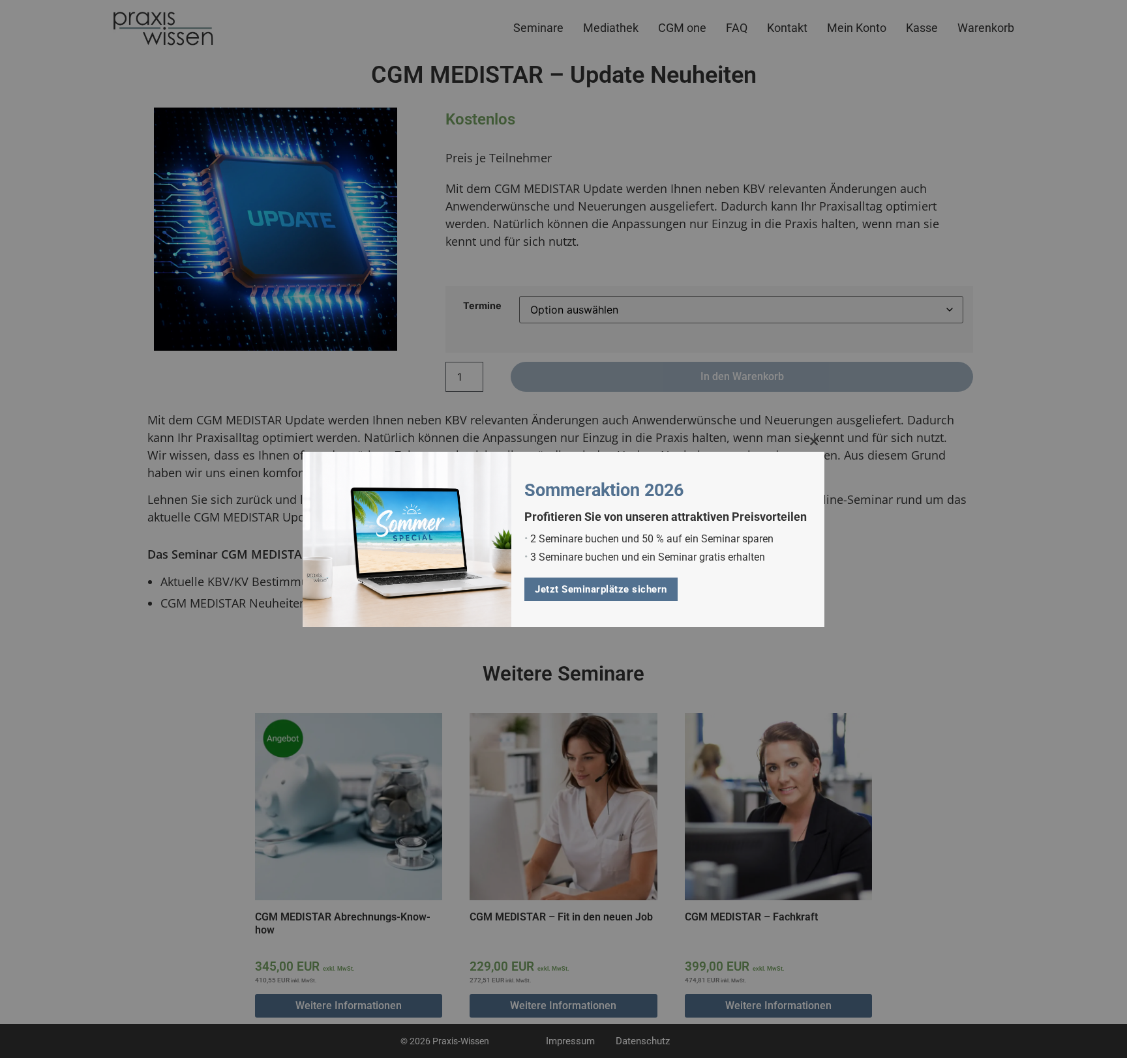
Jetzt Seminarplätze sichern (601, 589)
